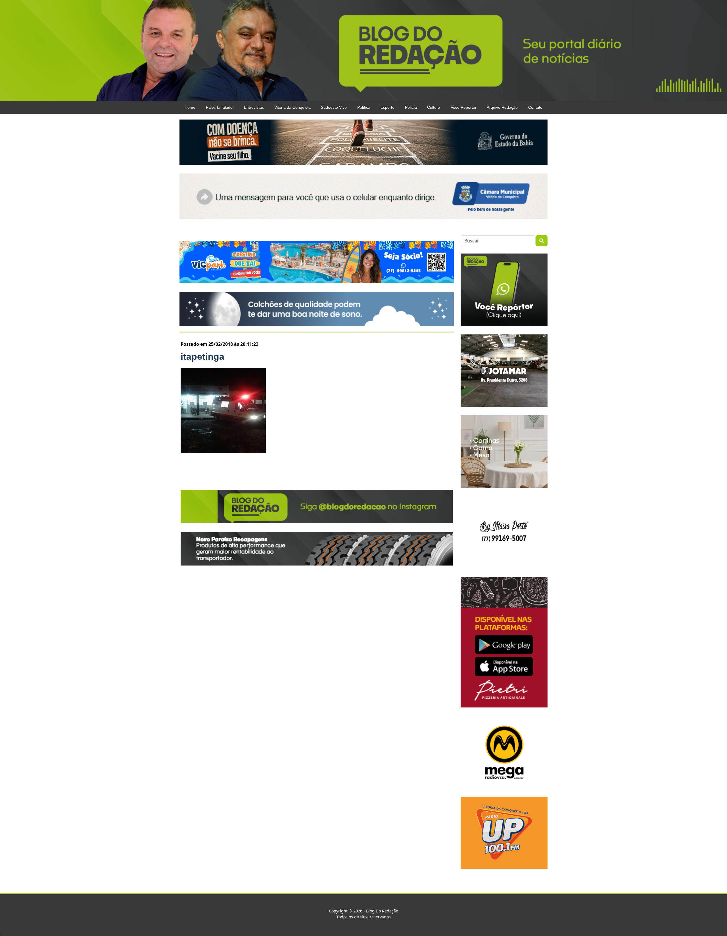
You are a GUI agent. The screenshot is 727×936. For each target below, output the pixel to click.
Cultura (433, 107)
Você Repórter (464, 107)
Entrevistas (254, 107)
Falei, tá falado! (220, 107)
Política (363, 107)
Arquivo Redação (502, 107)
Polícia (411, 107)
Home (190, 107)
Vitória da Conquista (292, 107)
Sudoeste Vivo (334, 107)
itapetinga (202, 356)
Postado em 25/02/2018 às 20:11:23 (219, 344)
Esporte (387, 107)
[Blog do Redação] (363, 50)
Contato (535, 107)
